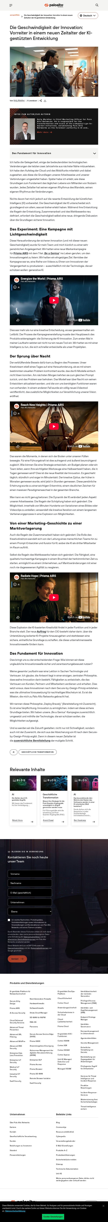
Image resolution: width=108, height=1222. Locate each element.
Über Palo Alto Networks (20, 1123)
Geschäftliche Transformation (38, 752)
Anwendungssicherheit (67, 1008)
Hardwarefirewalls (37, 1003)
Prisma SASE (35, 1041)
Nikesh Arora (17, 820)
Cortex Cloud (63, 1003)
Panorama (34, 1027)
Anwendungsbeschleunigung (42, 1046)
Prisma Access (36, 1064)
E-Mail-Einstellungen (64, 1146)
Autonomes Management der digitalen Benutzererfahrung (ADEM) (41, 1052)
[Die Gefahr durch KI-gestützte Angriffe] (23, 801)
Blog (58, 1123)
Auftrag (41, 631)
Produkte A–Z (61, 1150)
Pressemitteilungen (18, 1155)
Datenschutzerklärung (15, 1211)
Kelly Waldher (19, 100)
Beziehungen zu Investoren (21, 1146)
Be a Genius (51, 253)
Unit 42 (59, 1174)
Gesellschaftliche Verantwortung (23, 1136)
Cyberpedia (60, 1136)
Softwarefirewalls (37, 1008)
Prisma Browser (36, 1069)
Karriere (13, 1127)
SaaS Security (15, 1081)
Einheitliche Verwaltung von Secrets (87, 1049)
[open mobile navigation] (11, 5)
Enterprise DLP (36, 1060)
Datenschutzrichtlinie (32, 937)
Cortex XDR (62, 1045)
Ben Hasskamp (80, 820)
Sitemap (59, 1164)
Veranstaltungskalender (65, 1141)
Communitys (61, 1127)
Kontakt (14, 959)
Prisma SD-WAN (36, 1074)
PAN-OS (33, 1022)
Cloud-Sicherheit (65, 998)
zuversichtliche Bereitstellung (32, 740)
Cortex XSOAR (64, 1050)
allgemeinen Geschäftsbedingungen (22, 939)
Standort (13, 1150)
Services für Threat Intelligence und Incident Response (88, 1078)
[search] (97, 5)
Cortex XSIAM (63, 1041)
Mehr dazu (43, 132)
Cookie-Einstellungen (53, 1217)
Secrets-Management (89, 1043)
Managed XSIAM (64, 1069)
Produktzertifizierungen (65, 1155)
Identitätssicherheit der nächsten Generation (88, 993)
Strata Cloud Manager (38, 1013)
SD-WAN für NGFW (38, 1017)
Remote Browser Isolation (40, 1078)
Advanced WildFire (17, 1041)
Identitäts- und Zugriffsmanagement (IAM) (89, 1010)
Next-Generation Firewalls (40, 999)
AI (13, 752)
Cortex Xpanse (64, 1055)
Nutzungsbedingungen (40, 948)
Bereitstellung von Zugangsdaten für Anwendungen (88, 1059)
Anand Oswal (48, 820)
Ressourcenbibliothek (65, 1132)
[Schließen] (103, 1206)
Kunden (13, 1141)
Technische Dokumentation (67, 1169)
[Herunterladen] (45, 101)
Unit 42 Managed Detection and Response (64, 1061)
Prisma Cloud (63, 1026)
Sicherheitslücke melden (66, 1160)
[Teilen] (41, 100)
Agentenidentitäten (88, 1038)
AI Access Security (17, 1013)
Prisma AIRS (21, 253)
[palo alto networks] (54, 5)
